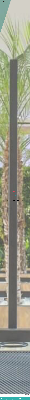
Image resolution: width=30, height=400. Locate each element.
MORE (28, 394)
